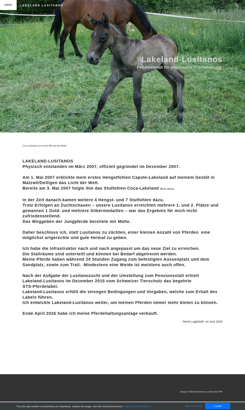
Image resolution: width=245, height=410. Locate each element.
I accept (218, 406)
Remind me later (193, 406)
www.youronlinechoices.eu (137, 406)
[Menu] (8, 5)
